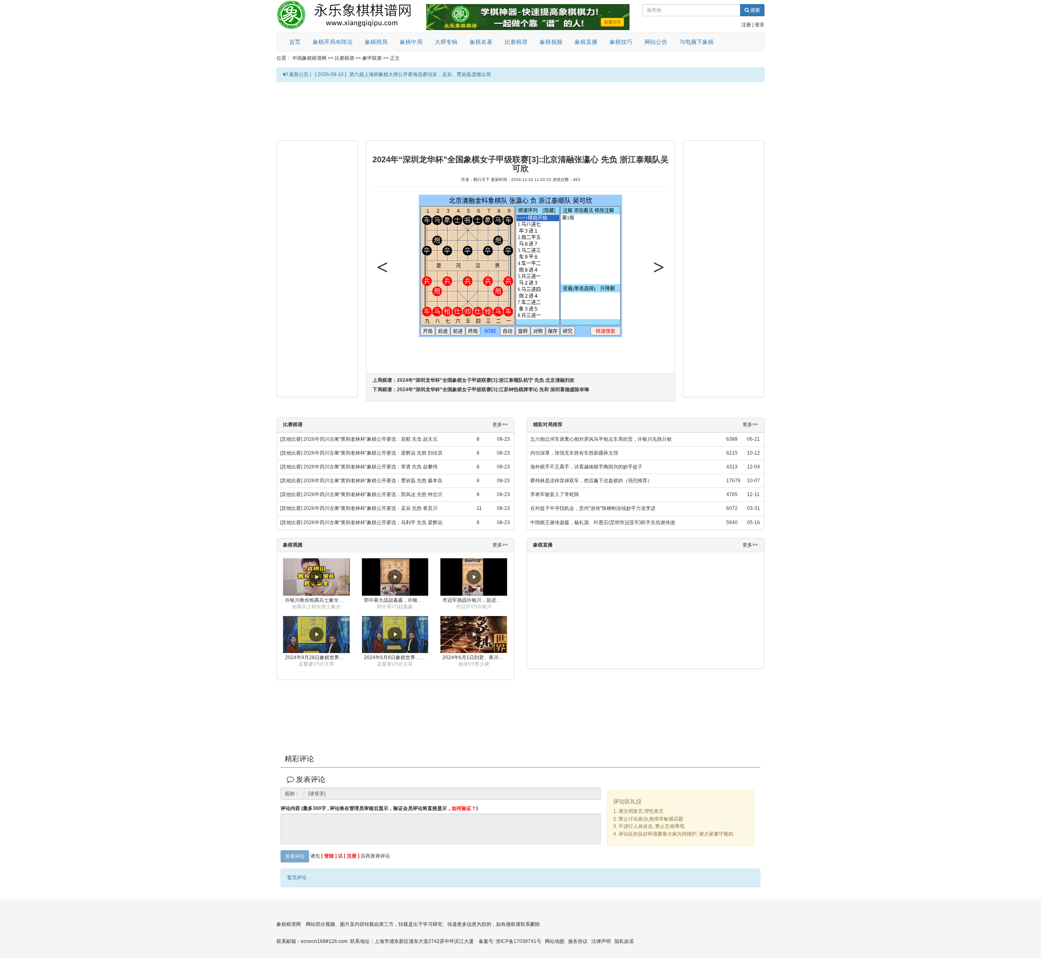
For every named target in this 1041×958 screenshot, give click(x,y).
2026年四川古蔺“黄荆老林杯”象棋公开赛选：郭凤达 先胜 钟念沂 (372, 494)
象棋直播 (586, 42)
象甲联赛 (372, 58)
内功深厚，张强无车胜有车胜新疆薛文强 (574, 453)
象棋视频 (551, 42)
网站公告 (656, 42)
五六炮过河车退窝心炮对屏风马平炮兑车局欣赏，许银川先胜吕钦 (601, 439)
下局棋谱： (480, 389)
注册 (746, 25)
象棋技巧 (621, 42)
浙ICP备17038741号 (518, 941)
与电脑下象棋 (696, 42)
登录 (759, 25)
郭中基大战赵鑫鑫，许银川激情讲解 (396, 600)
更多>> (500, 424)
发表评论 (295, 856)
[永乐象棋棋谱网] (350, 16)
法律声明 (601, 941)
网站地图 (554, 941)
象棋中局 (411, 42)
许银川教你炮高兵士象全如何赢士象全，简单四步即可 (317, 600)
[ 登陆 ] (329, 856)
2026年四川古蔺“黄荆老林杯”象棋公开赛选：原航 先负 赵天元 (370, 439)
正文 (395, 58)
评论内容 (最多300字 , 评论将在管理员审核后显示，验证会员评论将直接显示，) (379, 808)
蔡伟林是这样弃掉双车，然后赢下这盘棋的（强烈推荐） (591, 480)
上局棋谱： (473, 380)
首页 (295, 42)
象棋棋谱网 (289, 924)
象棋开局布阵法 (333, 42)
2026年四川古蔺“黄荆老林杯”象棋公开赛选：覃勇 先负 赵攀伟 (370, 467)
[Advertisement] (520, 110)
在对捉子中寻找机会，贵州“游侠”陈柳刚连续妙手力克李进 (593, 508)
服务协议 (578, 941)
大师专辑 (446, 42)
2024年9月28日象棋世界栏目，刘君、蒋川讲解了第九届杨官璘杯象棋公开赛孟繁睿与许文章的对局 (317, 657)
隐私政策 (624, 941)
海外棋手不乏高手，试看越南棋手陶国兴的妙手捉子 (586, 467)
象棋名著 (481, 42)
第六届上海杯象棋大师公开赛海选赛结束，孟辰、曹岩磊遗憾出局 (420, 74)
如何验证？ (464, 808)
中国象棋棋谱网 (309, 58)
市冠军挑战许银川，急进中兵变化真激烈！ (474, 600)
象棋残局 (376, 42)
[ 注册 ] (351, 856)
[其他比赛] (291, 439)
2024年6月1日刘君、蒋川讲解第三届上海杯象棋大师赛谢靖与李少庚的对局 (474, 657)
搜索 (754, 10)
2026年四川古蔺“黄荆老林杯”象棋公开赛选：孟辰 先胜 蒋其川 (370, 508)
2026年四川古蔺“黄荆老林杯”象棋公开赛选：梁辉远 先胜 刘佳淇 (372, 453)
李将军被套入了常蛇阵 (554, 494)
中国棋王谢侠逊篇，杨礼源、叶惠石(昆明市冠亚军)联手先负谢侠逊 (602, 522)
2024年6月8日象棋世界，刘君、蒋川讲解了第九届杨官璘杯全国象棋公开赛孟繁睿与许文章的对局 (396, 657)
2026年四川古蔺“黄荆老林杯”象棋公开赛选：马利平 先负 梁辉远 (372, 522)
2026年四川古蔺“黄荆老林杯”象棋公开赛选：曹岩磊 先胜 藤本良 (372, 480)
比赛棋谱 (516, 42)
